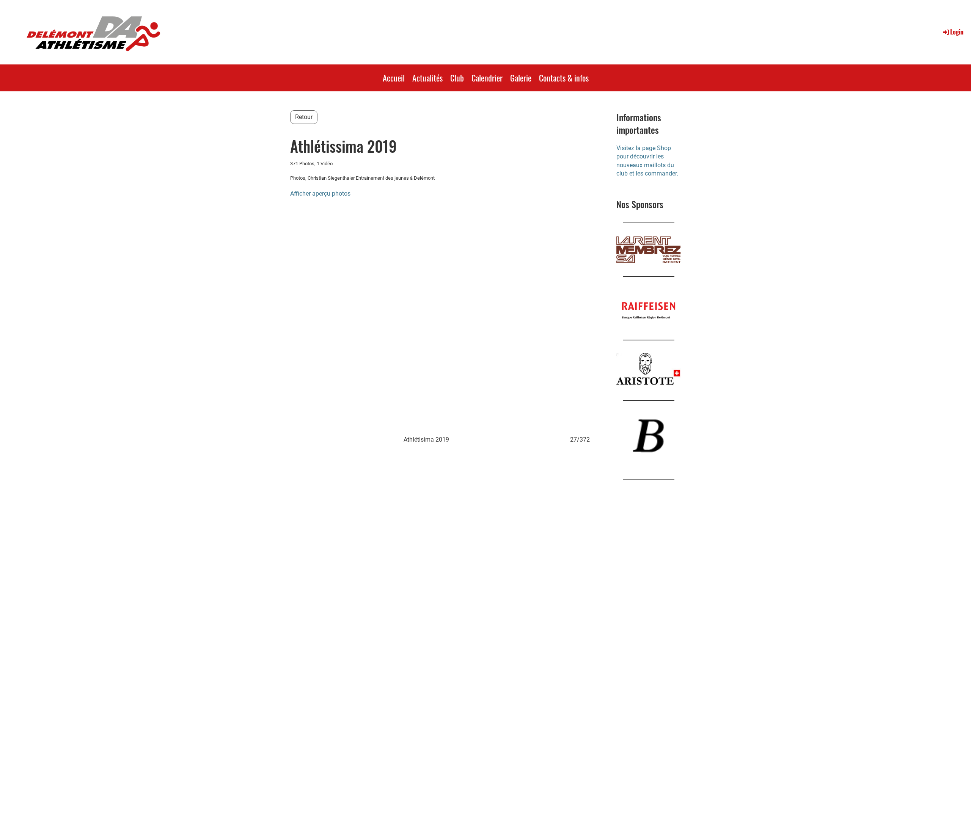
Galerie (520, 78)
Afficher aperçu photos (320, 193)
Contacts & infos (564, 78)
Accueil (394, 78)
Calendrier (487, 78)
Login (956, 31)
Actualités (427, 78)
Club (457, 78)
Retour (304, 117)
